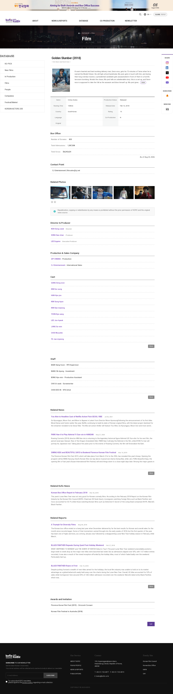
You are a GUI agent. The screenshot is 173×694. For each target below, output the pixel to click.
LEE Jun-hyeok (57, 320)
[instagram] (167, 62)
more (143, 82)
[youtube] (167, 77)
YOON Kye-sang (57, 314)
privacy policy (27, 683)
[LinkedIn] (167, 67)
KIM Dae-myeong (58, 308)
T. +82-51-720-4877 (102, 672)
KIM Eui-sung (56, 289)
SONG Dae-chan (57, 235)
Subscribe (50, 675)
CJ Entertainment (58, 265)
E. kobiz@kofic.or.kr (102, 676)
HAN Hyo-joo (56, 295)
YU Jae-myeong (57, 339)
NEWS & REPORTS (59, 21)
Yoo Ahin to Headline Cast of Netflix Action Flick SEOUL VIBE (76, 417)
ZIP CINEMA (56, 259)
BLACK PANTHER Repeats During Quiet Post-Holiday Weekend (77, 545)
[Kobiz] (16, 21)
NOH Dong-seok (57, 229)
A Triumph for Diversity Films (63, 525)
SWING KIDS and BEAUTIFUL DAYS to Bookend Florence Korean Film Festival (83, 452)
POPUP (160, 14)
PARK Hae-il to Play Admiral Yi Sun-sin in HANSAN (72, 435)
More (151, 346)
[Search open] (140, 14)
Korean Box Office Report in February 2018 (69, 493)
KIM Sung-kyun (57, 302)
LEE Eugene (56, 241)
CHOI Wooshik (57, 333)
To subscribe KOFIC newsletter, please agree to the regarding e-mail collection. (30, 682)
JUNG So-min (56, 327)
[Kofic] (9, 21)
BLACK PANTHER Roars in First (64, 566)
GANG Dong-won (58, 283)
